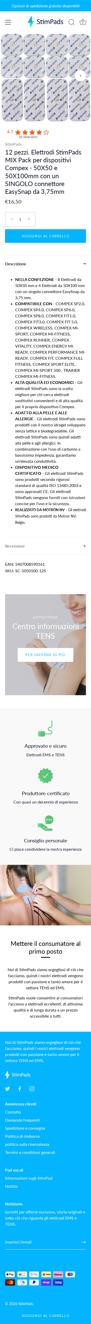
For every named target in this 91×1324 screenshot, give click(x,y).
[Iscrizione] (83, 1242)
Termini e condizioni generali (30, 1152)
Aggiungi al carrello (46, 1316)
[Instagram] (31, 1088)
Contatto (13, 1111)
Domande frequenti (22, 1120)
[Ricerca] (71, 23)
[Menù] (8, 22)
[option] (45, 644)
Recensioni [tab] (15, 545)
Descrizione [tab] (15, 263)
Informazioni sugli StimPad (28, 1178)
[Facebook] (19, 1088)
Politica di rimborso (22, 1136)
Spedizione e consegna (25, 1128)
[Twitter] (7, 1088)
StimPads (13, 144)
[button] (10, 75)
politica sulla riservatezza (27, 1144)
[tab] (45, 404)
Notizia (11, 1186)
